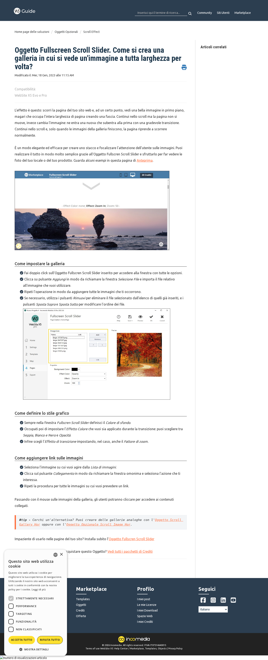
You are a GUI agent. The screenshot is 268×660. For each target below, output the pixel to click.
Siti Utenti (223, 12)
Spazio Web (145, 616)
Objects (162, 648)
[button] (35, 649)
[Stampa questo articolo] (184, 65)
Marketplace (242, 12)
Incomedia (116, 645)
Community (204, 12)
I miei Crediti (145, 621)
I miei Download (147, 610)
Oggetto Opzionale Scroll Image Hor (98, 524)
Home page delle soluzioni (32, 31)
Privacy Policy (175, 648)
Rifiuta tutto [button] (50, 640)
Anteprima (145, 160)
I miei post (143, 599)
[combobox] (55, 555)
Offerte (81, 616)
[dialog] (35, 603)
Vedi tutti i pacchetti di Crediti (130, 551)
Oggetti (81, 604)
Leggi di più (39, 589)
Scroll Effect (91, 31)
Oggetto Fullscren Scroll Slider (131, 539)
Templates (83, 599)
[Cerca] (190, 13)
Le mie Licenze (146, 604)
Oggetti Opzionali (66, 31)
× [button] (61, 554)
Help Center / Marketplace (129, 648)
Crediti (80, 610)
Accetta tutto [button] (21, 640)
